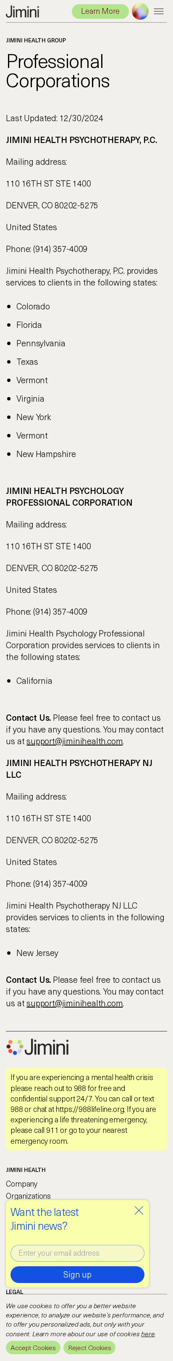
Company (21, 1183)
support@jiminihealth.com (74, 741)
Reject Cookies (89, 1347)
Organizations (28, 1195)
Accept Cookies (33, 1347)
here (148, 1333)
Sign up (77, 1274)
